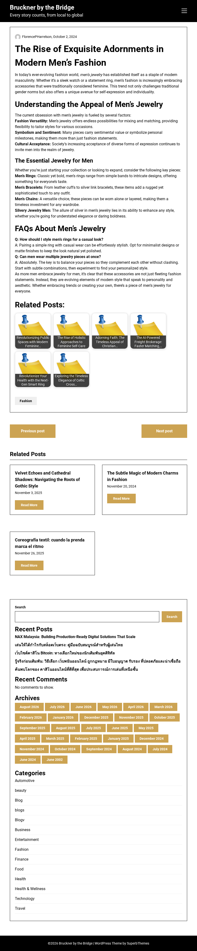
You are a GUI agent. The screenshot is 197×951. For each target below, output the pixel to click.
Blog (19, 800)
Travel (20, 908)
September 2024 (99, 749)
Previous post (32, 431)
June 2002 (55, 760)
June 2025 (120, 728)
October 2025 (164, 717)
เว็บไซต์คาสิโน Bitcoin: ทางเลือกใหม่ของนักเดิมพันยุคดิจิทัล (65, 653)
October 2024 (65, 749)
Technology (25, 898)
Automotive (24, 780)
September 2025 (32, 728)
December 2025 (96, 717)
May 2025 (146, 728)
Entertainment (27, 839)
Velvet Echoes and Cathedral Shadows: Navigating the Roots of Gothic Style (47, 479)
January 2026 (63, 717)
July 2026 (57, 707)
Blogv (20, 820)
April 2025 (27, 738)
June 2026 (83, 707)
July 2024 (160, 749)
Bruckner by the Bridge (42, 7)
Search (20, 607)
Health (20, 879)
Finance (21, 859)
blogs (19, 810)
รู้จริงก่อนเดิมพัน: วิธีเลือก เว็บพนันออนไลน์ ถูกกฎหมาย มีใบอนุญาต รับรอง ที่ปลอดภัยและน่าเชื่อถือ (98, 661)
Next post (164, 431)
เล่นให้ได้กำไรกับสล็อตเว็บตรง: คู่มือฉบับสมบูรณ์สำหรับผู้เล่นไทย (69, 645)
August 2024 (132, 749)
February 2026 (31, 717)
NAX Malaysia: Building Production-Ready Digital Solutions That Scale (75, 636)
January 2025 (118, 738)
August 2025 (65, 728)
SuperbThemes (138, 943)
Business (22, 830)
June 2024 (28, 760)
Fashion (26, 401)
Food (19, 869)
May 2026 (109, 707)
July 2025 (93, 728)
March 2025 (55, 738)
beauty (20, 790)
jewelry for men (67, 274)
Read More (29, 505)
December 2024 (152, 738)
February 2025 (86, 738)
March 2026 (163, 707)
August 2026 (29, 707)
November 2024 (32, 749)
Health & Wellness (30, 888)
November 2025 (131, 717)
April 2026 (136, 707)
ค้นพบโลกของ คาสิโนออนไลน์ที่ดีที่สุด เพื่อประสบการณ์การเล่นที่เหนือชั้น (76, 669)
